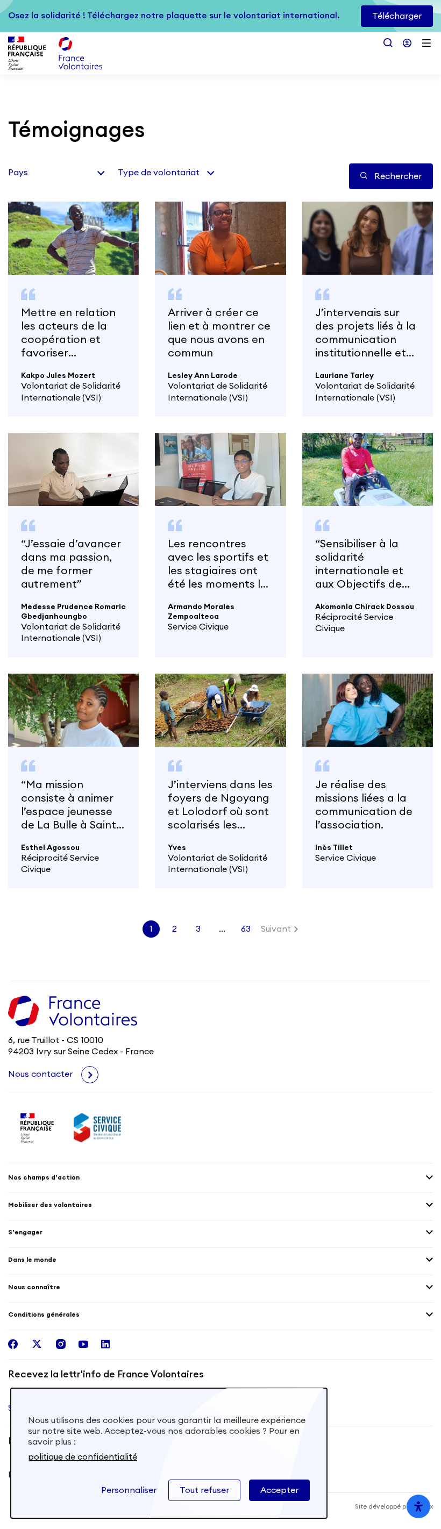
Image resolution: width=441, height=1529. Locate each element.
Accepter (279, 1490)
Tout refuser (204, 1490)
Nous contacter (41, 1074)
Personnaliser (129, 1490)
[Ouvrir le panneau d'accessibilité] (418, 1506)
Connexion (407, 43)
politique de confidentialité (82, 1457)
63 (246, 929)
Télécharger (397, 16)
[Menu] (426, 43)
